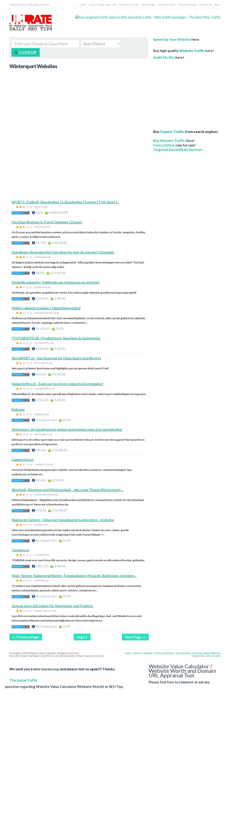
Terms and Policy (164, 653)
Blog (217, 4)
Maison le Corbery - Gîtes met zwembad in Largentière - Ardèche (63, 520)
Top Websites (183, 653)
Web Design (148, 4)
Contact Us (205, 4)
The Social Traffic (24, 680)
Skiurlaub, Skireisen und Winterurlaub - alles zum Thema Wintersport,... (67, 490)
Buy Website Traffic (169, 141)
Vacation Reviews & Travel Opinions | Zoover (47, 222)
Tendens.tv (20, 550)
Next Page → (135, 637)
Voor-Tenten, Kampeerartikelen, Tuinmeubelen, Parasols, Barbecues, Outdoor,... (74, 576)
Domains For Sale (129, 4)
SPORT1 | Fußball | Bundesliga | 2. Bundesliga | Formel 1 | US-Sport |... (65, 202)
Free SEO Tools (166, 4)
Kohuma (18, 409)
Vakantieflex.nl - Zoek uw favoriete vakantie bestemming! (57, 384)
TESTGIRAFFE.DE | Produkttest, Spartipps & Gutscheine (56, 338)
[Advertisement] (79, 168)
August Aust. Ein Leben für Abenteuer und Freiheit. (52, 606)
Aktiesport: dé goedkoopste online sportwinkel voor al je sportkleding (67, 429)
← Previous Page (26, 637)
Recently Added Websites (207, 653)
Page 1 (82, 637)
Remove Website (143, 653)
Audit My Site (164, 57)
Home (83, 4)
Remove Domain (187, 4)
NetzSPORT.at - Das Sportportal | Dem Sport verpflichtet (56, 358)
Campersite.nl (22, 460)
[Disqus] (113, 757)
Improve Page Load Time (102, 4)
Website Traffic (192, 51)
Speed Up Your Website (172, 39)
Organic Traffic (172, 132)
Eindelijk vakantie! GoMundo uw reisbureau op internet (56, 282)
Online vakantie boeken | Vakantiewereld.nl (46, 308)
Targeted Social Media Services (177, 150)
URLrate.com (213, 656)
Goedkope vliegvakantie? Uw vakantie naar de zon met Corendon (63, 252)
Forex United (163, 145)
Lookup (27, 52)
